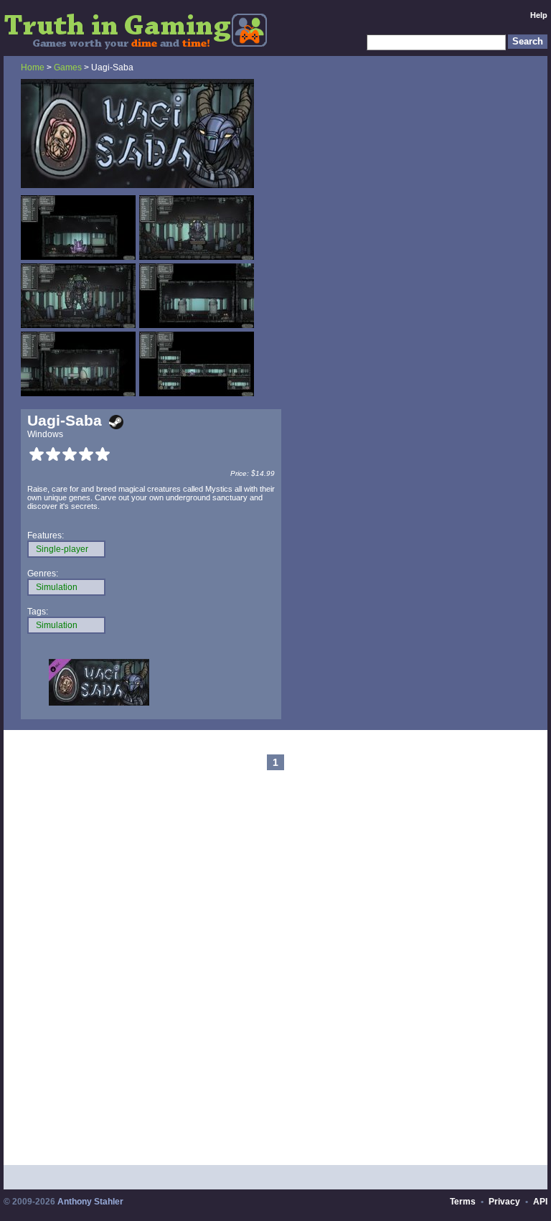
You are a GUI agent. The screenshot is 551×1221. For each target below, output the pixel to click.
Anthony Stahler (90, 1202)
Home (32, 67)
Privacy (504, 1202)
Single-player (62, 549)
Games (68, 67)
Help (538, 15)
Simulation (56, 587)
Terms (463, 1202)
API (540, 1202)
